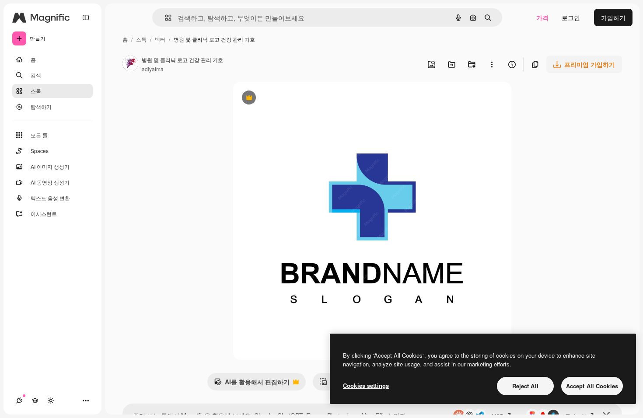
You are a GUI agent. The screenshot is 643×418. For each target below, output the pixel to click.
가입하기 (613, 17)
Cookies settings (366, 385)
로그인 (571, 17)
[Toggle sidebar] (86, 17)
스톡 (141, 39)
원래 (283, 98)
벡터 (160, 39)
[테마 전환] (51, 401)
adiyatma (153, 69)
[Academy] (35, 401)
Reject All (525, 386)
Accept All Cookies (592, 386)
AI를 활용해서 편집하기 (252, 383)
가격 (542, 17)
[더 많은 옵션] (491, 64)
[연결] (19, 401)
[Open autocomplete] (165, 17)
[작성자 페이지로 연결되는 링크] (130, 64)
